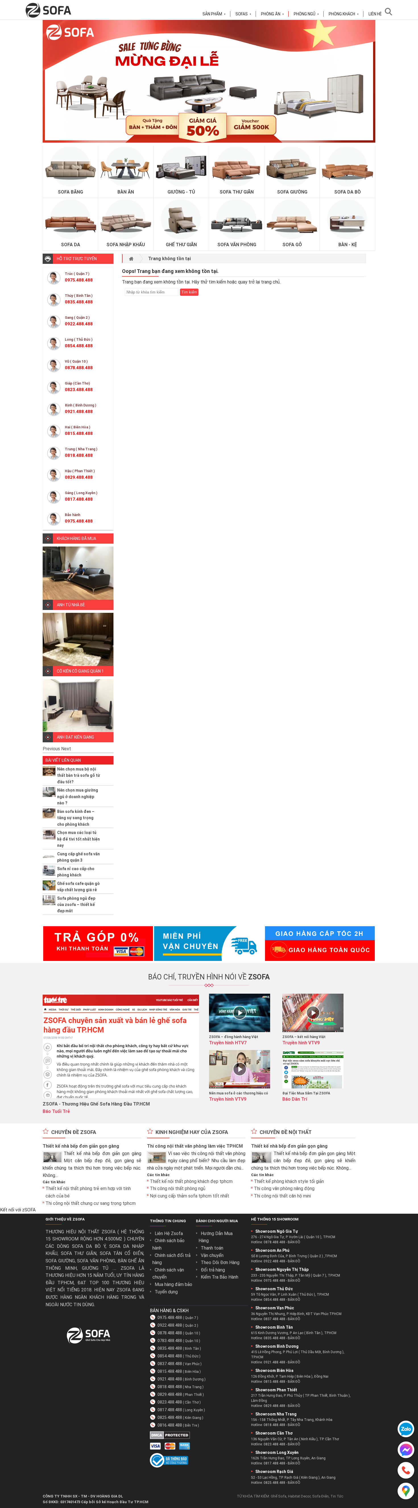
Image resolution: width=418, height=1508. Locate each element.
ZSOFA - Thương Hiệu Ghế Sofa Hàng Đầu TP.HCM (96, 1104)
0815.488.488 (170, 1371)
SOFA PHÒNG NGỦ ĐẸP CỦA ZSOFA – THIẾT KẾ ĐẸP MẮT (76, 904)
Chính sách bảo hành (168, 1244)
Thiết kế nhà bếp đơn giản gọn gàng (81, 1146)
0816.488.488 (170, 1425)
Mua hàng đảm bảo (173, 1284)
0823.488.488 (170, 1402)
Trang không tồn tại (169, 258)
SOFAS (243, 14)
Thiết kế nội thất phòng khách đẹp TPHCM (191, 1181)
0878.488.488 (170, 1333)
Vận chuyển (212, 1255)
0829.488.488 (170, 1394)
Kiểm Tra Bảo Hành (219, 1277)
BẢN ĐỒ (294, 1242)
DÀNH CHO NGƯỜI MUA (217, 1221)
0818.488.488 (170, 1386)
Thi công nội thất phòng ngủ (177, 1188)
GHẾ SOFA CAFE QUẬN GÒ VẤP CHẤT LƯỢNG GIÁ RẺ (78, 886)
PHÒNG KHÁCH (344, 14)
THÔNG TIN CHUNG (168, 1221)
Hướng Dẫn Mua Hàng (215, 1237)
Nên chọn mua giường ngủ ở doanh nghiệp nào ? (77, 796)
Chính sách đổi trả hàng (171, 1259)
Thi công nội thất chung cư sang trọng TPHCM (90, 1203)
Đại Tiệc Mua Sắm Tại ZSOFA (306, 1093)
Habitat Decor (299, 1496)
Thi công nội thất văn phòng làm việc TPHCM (195, 1146)
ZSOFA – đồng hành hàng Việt (233, 1037)
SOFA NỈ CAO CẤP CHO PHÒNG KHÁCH (75, 871)
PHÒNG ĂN (272, 14)
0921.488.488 (170, 1379)
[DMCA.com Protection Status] (170, 1437)
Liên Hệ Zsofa (169, 1233)
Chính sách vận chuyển (168, 1273)
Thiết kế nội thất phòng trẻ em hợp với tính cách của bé (88, 1192)
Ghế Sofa (278, 1496)
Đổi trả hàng (213, 1270)
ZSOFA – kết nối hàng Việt (304, 1037)
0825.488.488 (170, 1417)
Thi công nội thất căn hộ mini (282, 1196)
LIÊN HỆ (375, 14)
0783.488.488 (170, 1340)
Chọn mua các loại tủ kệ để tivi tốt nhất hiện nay (78, 839)
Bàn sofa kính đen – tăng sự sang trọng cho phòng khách (75, 818)
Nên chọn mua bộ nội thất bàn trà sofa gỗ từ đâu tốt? (78, 775)
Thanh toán (212, 1248)
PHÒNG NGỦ (306, 14)
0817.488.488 (170, 1410)
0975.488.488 (170, 1317)
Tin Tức (336, 1496)
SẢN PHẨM (214, 14)
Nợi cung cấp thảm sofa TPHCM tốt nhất (189, 1196)
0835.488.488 (170, 1348)
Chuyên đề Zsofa (73, 1132)
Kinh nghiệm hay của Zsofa (192, 1132)
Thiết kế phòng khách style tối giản (289, 1181)
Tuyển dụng (166, 1292)
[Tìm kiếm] (390, 11)
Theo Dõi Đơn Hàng (220, 1262)
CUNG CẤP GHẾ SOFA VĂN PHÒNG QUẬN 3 (78, 857)
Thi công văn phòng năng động (284, 1188)
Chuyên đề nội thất (286, 1132)
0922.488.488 (170, 1325)
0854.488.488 (170, 1356)
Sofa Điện (320, 1496)
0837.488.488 (170, 1363)
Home (131, 258)
